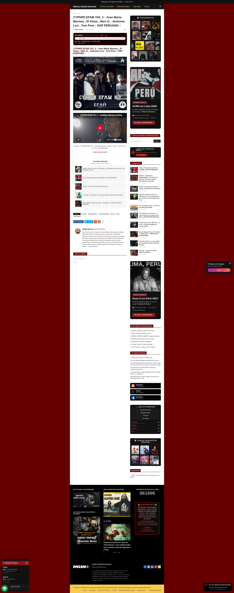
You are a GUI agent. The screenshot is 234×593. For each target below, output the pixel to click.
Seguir (219, 270)
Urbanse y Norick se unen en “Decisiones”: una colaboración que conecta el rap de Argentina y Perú (149, 197)
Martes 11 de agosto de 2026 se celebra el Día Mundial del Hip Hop (150, 187)
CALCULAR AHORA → (141, 154)
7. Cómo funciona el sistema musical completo (142, 347)
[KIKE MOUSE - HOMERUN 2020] (132, 449)
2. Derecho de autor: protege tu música (140, 333)
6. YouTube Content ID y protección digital (141, 344)
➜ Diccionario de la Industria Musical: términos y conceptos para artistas (143, 368)
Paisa (117, 214)
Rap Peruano (77, 216)
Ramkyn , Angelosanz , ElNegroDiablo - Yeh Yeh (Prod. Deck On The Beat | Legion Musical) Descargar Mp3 (148, 178)
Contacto (114, 590)
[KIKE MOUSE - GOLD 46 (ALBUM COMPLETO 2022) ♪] (152, 449)
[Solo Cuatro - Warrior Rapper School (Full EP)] (142, 45)
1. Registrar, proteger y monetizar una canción (142, 330)
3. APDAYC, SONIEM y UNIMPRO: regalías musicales (144, 336)
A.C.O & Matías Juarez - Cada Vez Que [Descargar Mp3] (149, 206)
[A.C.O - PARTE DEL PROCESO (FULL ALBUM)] (135, 35)
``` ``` (144, 97)
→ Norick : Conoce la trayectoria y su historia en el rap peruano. (144, 476)
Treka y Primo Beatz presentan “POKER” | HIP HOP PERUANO (148, 168)
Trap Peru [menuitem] (136, 6)
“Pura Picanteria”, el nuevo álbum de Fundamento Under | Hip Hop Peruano (149, 242)
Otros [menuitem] (146, 6)
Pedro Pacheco (99, 229)
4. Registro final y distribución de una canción (142, 339)
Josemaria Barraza (104, 214)
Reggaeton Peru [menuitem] (123, 6)
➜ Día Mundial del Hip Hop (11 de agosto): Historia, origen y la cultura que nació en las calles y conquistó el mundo (145, 364)
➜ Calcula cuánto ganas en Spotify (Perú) (141, 357)
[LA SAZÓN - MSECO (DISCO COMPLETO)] (137, 25)
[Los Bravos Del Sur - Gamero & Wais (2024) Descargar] (155, 460)
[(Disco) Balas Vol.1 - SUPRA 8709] (132, 45)
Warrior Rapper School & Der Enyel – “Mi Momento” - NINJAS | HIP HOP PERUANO (150, 233)
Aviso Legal (92, 590)
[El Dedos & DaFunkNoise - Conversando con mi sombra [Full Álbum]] (147, 25)
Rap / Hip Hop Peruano (145, 409)
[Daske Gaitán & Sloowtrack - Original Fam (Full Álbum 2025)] (140, 55)
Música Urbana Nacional (84, 6)
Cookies (85, 590)
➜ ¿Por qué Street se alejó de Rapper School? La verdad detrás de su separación (145, 373)
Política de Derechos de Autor (127, 590)
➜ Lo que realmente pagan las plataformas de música (144, 360)
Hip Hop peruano (92, 214)
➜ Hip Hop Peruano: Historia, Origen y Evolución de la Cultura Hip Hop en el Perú (144, 377)
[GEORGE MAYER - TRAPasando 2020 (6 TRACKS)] (135, 460)
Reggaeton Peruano (145, 412)
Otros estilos (145, 418)
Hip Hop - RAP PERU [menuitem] (106, 6)
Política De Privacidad (104, 590)
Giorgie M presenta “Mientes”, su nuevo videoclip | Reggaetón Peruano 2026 (149, 224)
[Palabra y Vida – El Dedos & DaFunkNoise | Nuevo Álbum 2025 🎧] (152, 45)
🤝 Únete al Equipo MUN (154, 590)
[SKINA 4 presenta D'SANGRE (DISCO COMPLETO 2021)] (145, 460)
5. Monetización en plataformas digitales (141, 341)
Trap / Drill (145, 415)
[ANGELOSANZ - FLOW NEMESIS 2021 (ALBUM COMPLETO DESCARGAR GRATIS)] (142, 449)
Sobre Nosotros (141, 590)
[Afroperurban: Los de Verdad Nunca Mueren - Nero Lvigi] (145, 35)
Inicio (74, 13)
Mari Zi (112, 214)
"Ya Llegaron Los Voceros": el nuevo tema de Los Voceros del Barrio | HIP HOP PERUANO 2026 (149, 215)
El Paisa (79, 13)
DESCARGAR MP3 (100, 152)
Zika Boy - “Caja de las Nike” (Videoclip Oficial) (148, 251)
